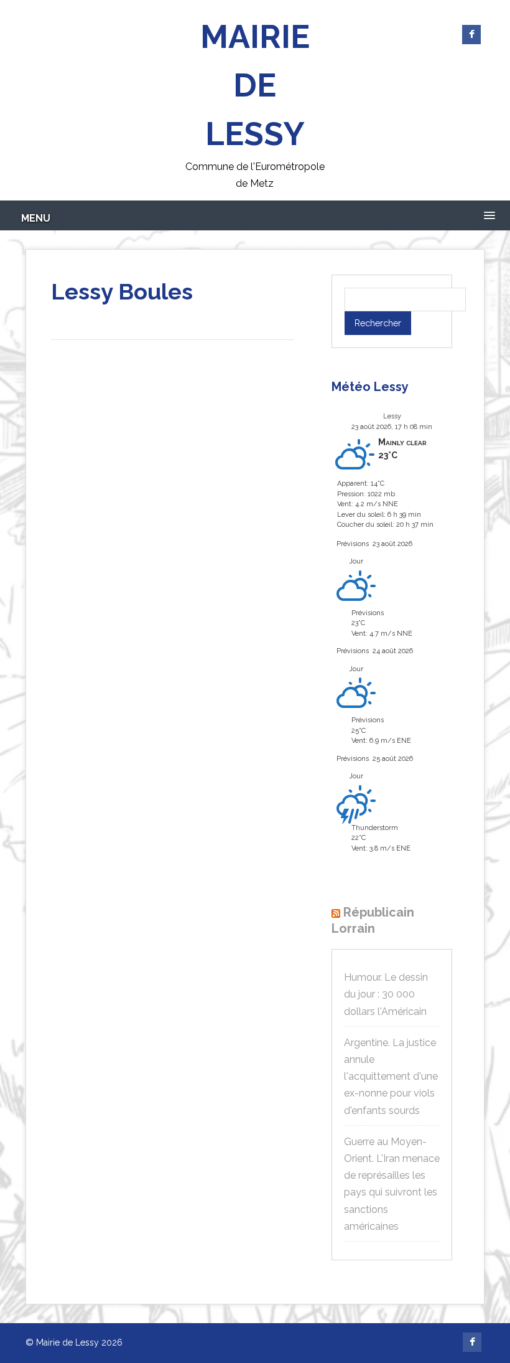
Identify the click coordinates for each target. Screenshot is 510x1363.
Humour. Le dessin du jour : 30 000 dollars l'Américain (386, 994)
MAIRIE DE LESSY (255, 85)
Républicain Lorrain (373, 920)
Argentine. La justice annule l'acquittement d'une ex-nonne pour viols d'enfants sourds (391, 1076)
